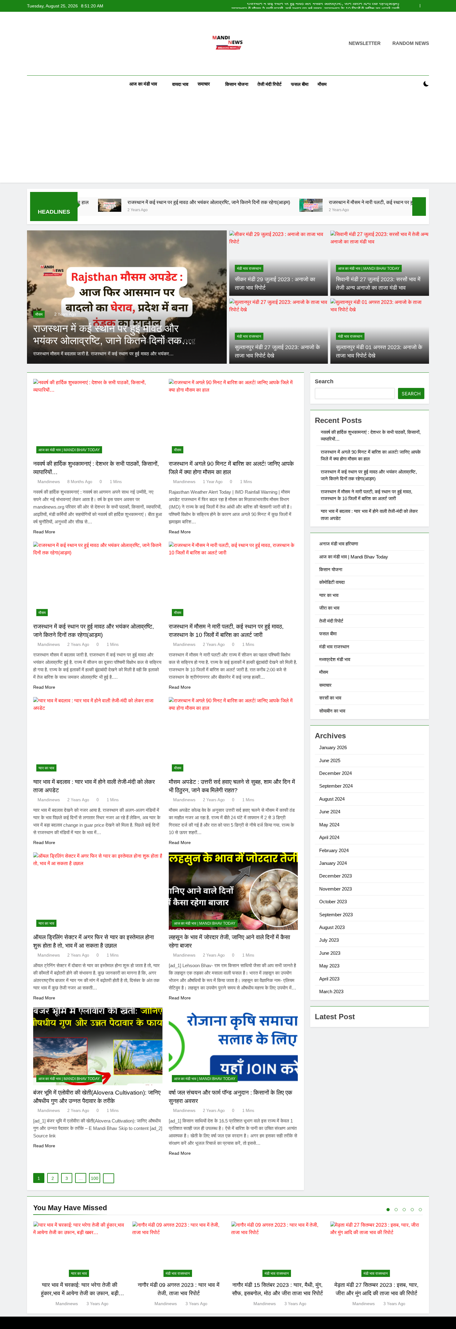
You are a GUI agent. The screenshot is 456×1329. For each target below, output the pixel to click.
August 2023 (332, 927)
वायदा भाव (180, 84)
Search (324, 381)
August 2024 (332, 799)
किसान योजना (236, 84)
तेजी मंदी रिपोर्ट (269, 84)
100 (94, 1178)
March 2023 (331, 991)
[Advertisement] (228, 139)
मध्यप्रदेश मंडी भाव (334, 659)
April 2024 (329, 837)
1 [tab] (388, 1209)
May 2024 (329, 824)
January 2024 (333, 863)
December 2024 (335, 773)
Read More (44, 531)
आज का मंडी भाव (143, 84)
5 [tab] (420, 1209)
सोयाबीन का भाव (332, 710)
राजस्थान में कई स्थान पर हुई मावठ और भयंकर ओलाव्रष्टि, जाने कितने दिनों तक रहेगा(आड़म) (158, 202)
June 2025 (329, 760)
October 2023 (333, 901)
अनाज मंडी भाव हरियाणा (338, 543)
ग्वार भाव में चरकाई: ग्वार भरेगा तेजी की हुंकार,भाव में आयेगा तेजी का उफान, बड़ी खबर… (79, 1293)
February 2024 (334, 850)
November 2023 (335, 888)
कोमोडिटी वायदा (332, 582)
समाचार (204, 84)
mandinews (49, 481)
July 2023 (329, 940)
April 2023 (329, 978)
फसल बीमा (299, 84)
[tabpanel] (79, 1264)
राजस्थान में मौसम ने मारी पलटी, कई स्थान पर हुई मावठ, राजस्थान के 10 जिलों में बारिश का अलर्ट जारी (315, 5)
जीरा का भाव (329, 608)
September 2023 (336, 914)
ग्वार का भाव (46, 768)
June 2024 (329, 811)
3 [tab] (404, 1209)
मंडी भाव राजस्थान (249, 268)
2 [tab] (396, 1209)
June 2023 (329, 953)
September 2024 (336, 786)
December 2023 (335, 875)
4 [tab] (412, 1209)
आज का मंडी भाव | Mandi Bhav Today (369, 268)
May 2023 (329, 965)
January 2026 (333, 747)
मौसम (322, 84)
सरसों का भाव (330, 697)
